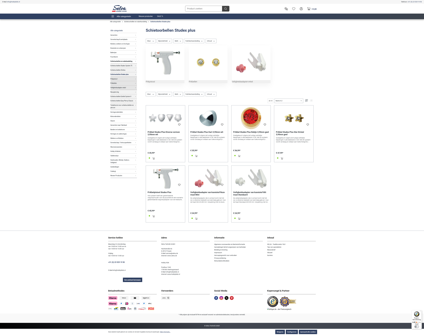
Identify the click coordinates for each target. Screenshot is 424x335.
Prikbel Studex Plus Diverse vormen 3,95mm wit (164, 133)
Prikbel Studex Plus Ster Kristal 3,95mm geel (290, 133)
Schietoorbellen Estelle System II (120, 96)
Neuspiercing (114, 92)
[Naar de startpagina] (119, 8)
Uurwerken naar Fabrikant (118, 125)
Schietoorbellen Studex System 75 (121, 66)
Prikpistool (113, 79)
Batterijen (113, 53)
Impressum (218, 252)
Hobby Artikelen (115, 151)
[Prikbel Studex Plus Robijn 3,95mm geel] (251, 118)
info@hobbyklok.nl (13, 2)
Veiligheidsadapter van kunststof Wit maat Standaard (249, 193)
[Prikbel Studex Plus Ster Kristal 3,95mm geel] (294, 118)
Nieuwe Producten (116, 176)
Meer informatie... (165, 332)
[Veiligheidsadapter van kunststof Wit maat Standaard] (251, 178)
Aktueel (269, 252)
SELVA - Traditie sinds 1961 (276, 244)
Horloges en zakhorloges (118, 134)
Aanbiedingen (114, 167)
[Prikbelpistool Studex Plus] (165, 178)
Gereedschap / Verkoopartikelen (120, 143)
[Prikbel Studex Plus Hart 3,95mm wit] (208, 118)
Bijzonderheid (163, 41)
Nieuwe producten (146, 16)
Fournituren (114, 57)
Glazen (112, 121)
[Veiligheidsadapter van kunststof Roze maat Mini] (208, 178)
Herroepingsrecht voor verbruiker (225, 255)
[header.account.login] (300, 8)
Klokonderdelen (115, 116)
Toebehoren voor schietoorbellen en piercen (122, 106)
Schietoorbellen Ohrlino (117, 70)
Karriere (270, 255)
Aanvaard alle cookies (308, 332)
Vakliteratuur (114, 156)
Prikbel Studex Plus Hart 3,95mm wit (206, 132)
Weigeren (280, 332)
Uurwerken (113, 35)
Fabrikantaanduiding (192, 41)
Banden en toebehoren (117, 130)
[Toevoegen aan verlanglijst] (179, 125)
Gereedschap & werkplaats (119, 39)
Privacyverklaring (220, 258)
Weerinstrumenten (116, 147)
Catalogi (113, 171)
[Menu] (420, 311)
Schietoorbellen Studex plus (119, 74)
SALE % (160, 16)
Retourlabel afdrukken (221, 261)
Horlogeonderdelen (116, 112)
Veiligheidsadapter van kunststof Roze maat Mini (207, 193)
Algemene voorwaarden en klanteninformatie (229, 244)
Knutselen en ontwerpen (118, 48)
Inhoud (209, 41)
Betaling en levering (220, 250)
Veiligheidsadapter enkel (118, 88)
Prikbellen (113, 83)
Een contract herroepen (132, 280)
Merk (177, 41)
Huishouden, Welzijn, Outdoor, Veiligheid (119, 161)
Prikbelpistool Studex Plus (159, 192)
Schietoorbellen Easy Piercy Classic (121, 101)
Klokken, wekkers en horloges (120, 44)
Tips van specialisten (274, 247)
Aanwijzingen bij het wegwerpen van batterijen (230, 247)
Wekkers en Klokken (116, 138)
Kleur (149, 41)
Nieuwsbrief (271, 250)
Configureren (291, 332)
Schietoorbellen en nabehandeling (121, 61)
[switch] (417, 326)
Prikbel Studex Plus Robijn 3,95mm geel (251, 132)
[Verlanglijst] (293, 8)
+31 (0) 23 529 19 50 (415, 2)
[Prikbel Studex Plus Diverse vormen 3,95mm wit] (165, 118)
